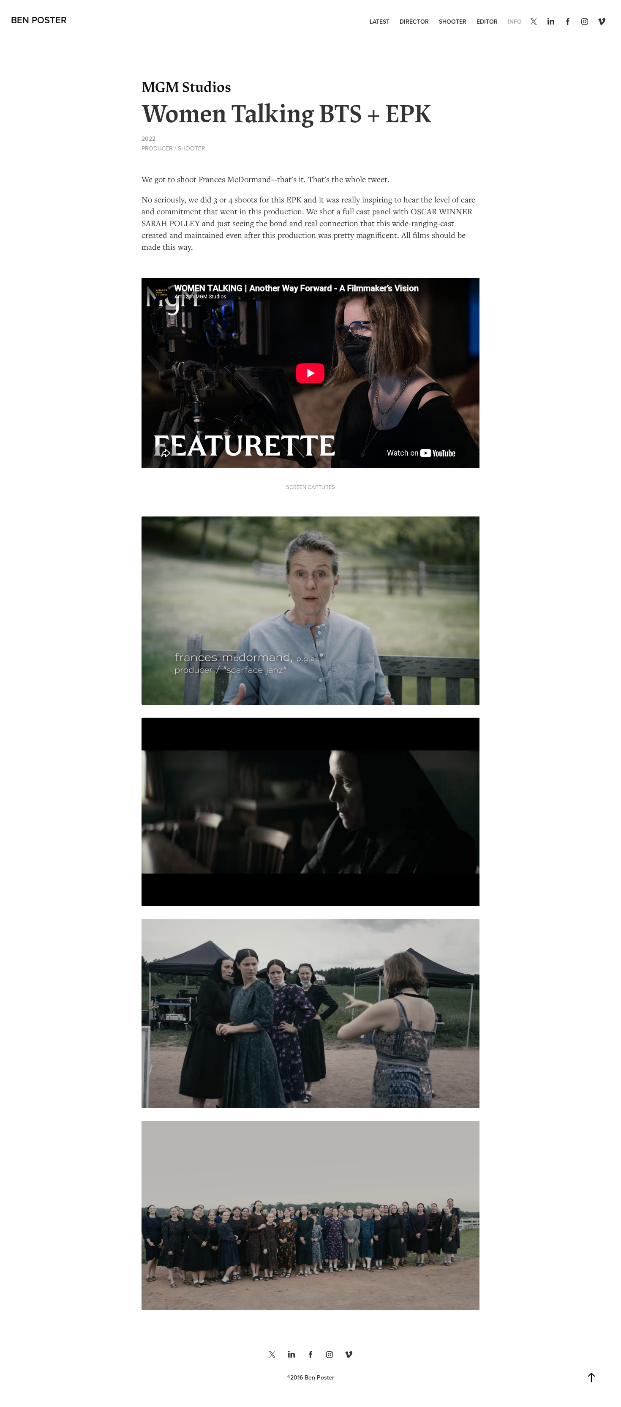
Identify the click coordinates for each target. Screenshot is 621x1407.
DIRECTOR (414, 21)
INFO (515, 21)
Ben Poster (39, 20)
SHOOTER (452, 21)
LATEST (379, 21)
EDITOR (487, 21)
